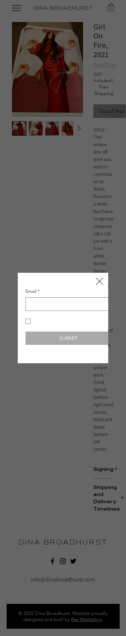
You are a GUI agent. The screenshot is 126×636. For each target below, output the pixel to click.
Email (32, 289)
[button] (99, 268)
